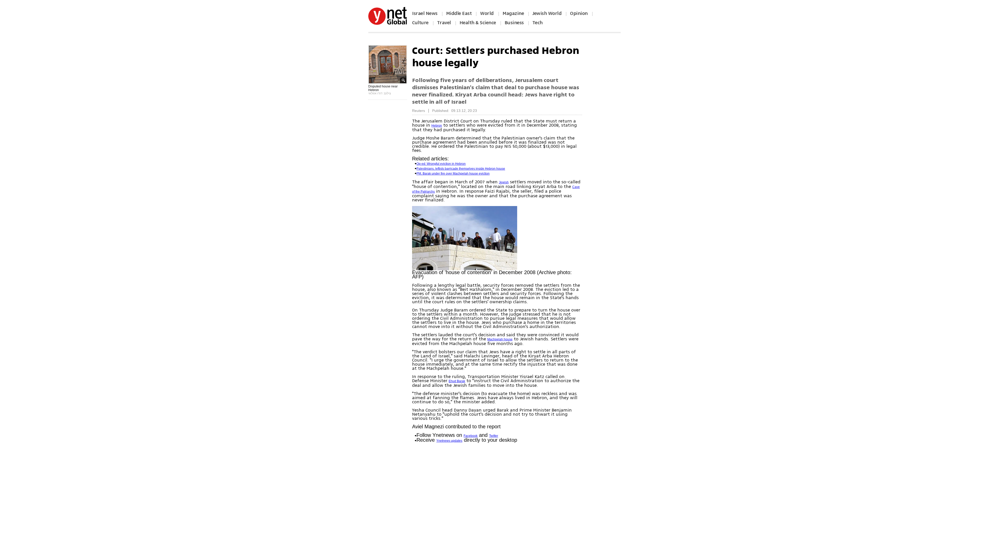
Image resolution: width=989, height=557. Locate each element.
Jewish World (546, 13)
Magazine (513, 13)
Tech (537, 22)
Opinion (579, 13)
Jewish (504, 182)
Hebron (436, 125)
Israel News (425, 13)
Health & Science (477, 22)
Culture (420, 22)
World (487, 13)
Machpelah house (500, 339)
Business (514, 22)
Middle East (459, 13)
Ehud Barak (457, 381)
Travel (444, 22)
